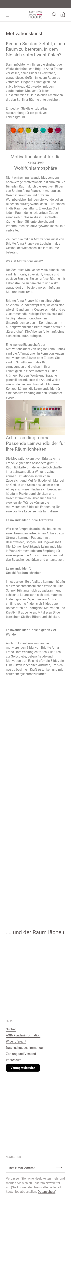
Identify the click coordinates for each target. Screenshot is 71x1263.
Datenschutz (46, 1191)
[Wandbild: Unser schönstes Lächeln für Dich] (35, 137)
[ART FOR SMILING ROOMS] (35, 15)
